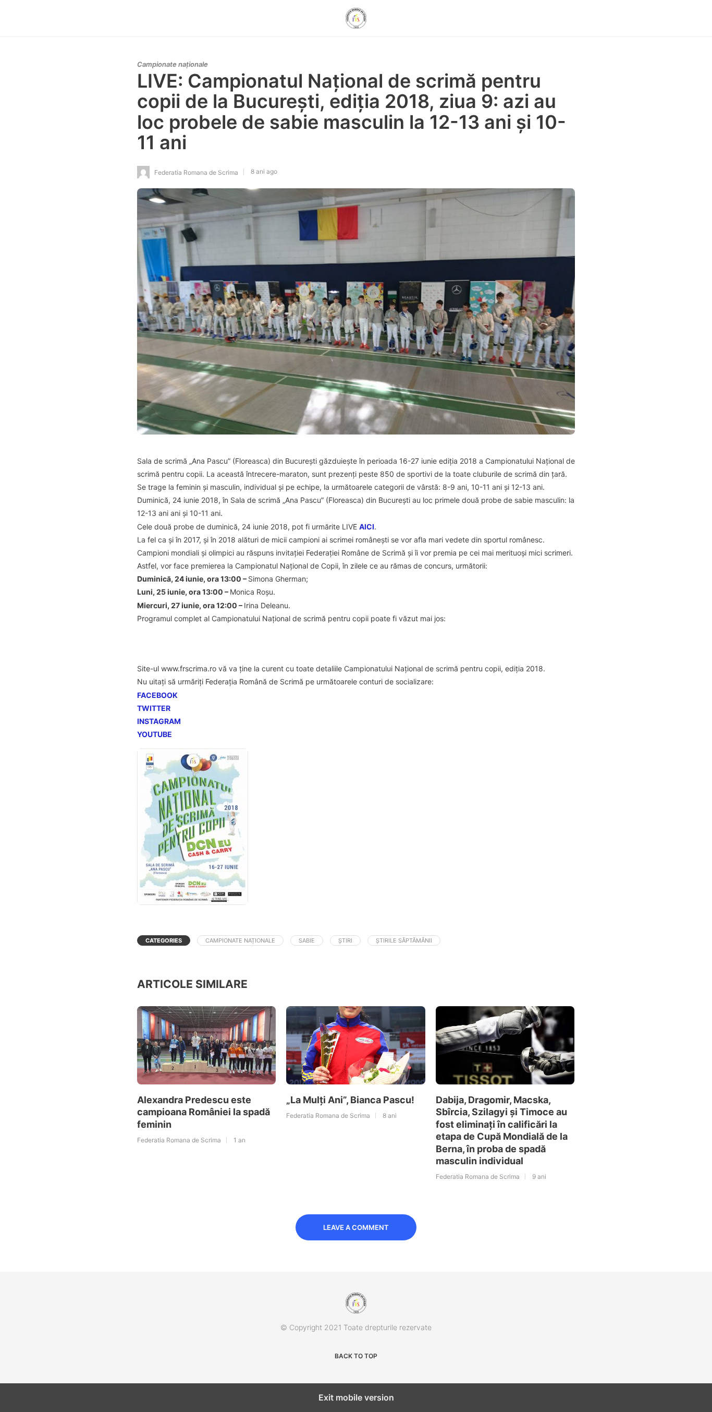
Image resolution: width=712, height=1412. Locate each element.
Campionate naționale (172, 64)
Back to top (356, 1356)
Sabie (307, 940)
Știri (345, 940)
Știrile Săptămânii (404, 940)
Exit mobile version (356, 1397)
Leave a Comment (356, 1227)
